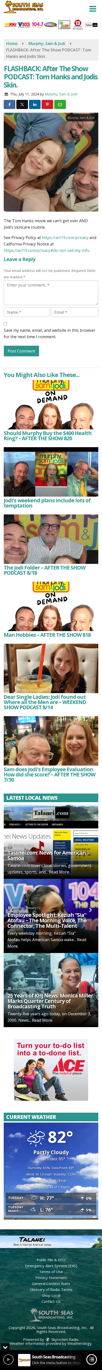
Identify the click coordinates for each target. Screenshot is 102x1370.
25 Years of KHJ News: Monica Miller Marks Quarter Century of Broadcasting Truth (50, 1001)
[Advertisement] (51, 1070)
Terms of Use (51, 1271)
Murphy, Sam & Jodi (61, 94)
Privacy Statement (51, 1277)
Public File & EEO (51, 1259)
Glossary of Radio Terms (51, 1289)
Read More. (59, 872)
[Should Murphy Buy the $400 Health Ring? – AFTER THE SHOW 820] (51, 404)
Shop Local (51, 1295)
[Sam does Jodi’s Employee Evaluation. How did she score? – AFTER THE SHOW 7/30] (51, 741)
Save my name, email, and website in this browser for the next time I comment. (49, 333)
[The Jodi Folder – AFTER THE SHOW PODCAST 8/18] (51, 539)
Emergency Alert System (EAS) (51, 1265)
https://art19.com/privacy (65, 237)
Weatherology (79, 1343)
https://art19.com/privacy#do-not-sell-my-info (46, 250)
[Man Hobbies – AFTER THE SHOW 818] (51, 606)
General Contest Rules (51, 1283)
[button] (92, 9)
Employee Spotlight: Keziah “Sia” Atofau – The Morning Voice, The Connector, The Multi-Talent (47, 920)
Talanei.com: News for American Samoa (46, 855)
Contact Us (51, 1301)
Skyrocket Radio (64, 1339)
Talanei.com (18, 865)
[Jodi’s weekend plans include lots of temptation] (51, 472)
